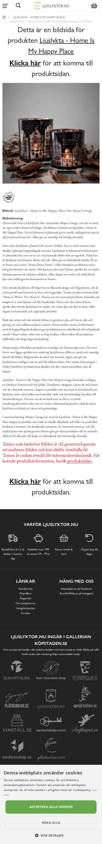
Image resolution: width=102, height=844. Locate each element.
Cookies (25, 613)
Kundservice (26, 588)
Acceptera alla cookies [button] (51, 807)
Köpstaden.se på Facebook (76, 588)
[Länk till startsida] (4, 17)
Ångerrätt (25, 598)
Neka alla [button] (51, 822)
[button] (51, 835)
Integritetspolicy (25, 608)
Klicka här (25, 63)
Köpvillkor (25, 593)
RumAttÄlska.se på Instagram (76, 593)
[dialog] (51, 804)
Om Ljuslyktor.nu (25, 603)
